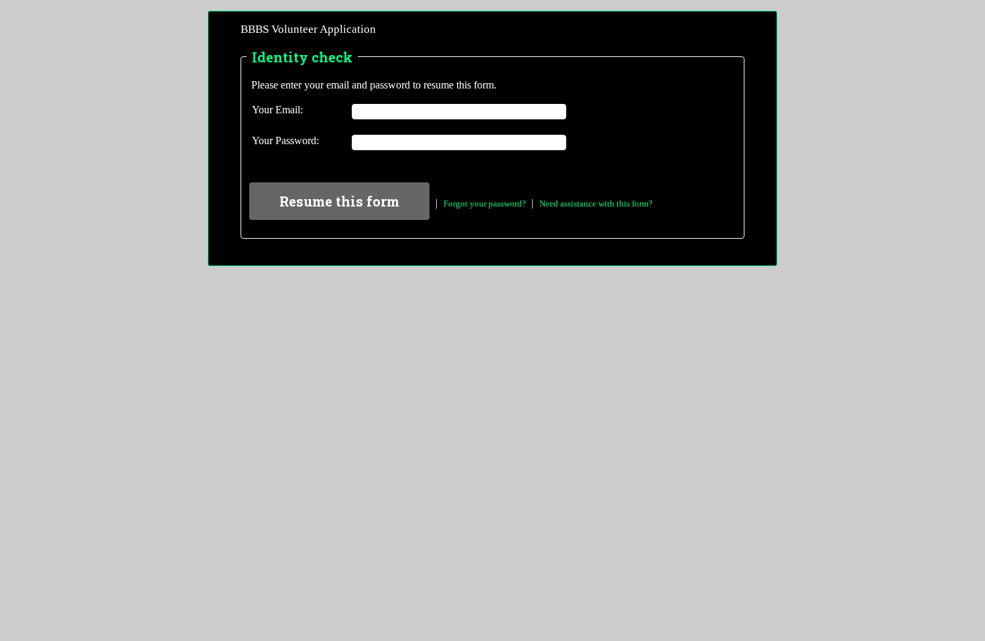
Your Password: (285, 140)
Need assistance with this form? (596, 203)
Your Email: (277, 109)
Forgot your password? (485, 203)
